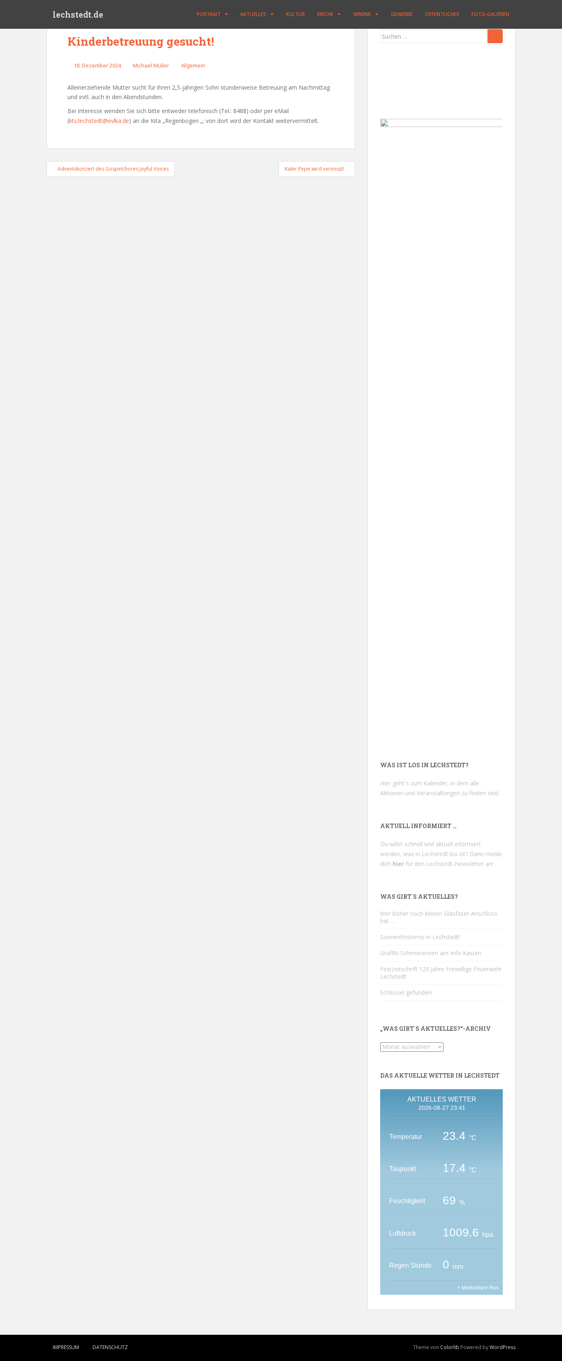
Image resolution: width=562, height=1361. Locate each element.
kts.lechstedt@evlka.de (99, 121)
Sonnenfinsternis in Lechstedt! (420, 937)
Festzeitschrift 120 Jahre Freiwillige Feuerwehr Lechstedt (441, 972)
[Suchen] (495, 36)
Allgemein (193, 65)
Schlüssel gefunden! (406, 992)
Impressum (66, 1347)
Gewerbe (402, 14)
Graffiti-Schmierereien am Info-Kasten (430, 953)
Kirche (325, 14)
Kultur (295, 14)
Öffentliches (442, 14)
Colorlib (449, 1347)
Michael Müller (151, 65)
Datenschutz (110, 1347)
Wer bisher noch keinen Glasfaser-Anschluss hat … (438, 917)
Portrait (209, 14)
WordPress (503, 1347)
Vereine (362, 14)
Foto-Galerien (490, 14)
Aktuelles (253, 14)
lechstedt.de (78, 14)
